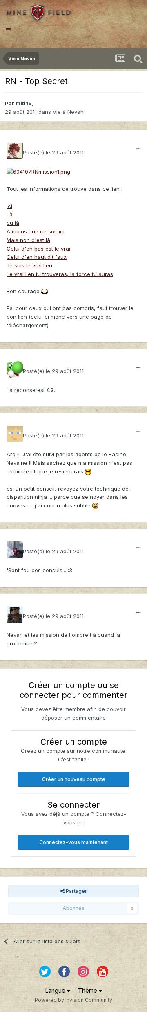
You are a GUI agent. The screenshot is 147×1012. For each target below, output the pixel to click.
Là (10, 214)
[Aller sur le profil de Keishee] (15, 549)
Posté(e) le (53, 152)
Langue (56, 990)
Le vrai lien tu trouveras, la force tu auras (60, 274)
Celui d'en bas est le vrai (38, 248)
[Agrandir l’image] (38, 171)
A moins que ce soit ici (36, 231)
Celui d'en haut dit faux (37, 257)
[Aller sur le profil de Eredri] (15, 434)
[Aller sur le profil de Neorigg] (15, 369)
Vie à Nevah (68, 112)
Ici (9, 206)
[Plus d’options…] (138, 149)
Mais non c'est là (28, 240)
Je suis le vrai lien (29, 265)
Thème (88, 990)
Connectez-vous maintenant (73, 842)
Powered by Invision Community (73, 1000)
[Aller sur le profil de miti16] (15, 151)
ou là (13, 223)
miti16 (24, 103)
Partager (76, 891)
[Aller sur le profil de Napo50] (15, 614)
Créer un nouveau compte (73, 779)
